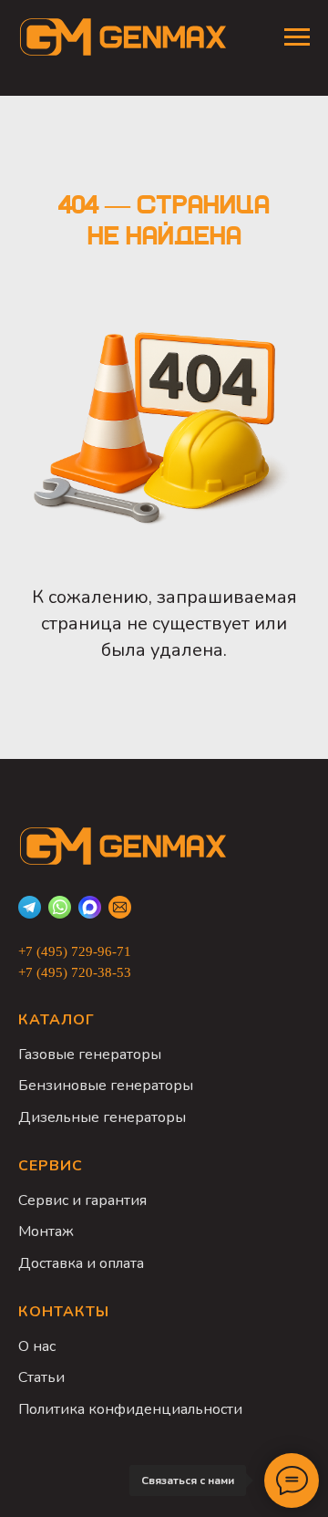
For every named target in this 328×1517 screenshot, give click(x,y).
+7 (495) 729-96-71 (74, 951)
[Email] (119, 907)
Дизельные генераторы (102, 1117)
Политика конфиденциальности (130, 1409)
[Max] (89, 907)
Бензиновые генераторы (105, 1085)
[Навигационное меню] (297, 37)
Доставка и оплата (81, 1263)
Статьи (41, 1377)
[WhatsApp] (59, 907)
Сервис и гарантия (82, 1200)
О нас (37, 1346)
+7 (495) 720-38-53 (74, 972)
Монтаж (46, 1231)
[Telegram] (29, 907)
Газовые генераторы (89, 1054)
